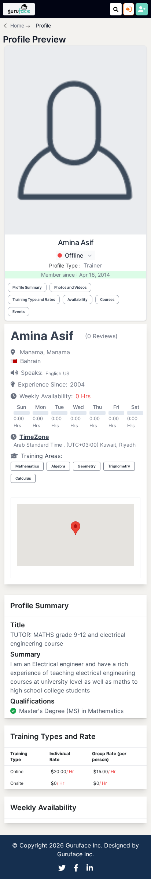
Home (17, 25)
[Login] (128, 9)
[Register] (142, 9)
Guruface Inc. (75, 854)
